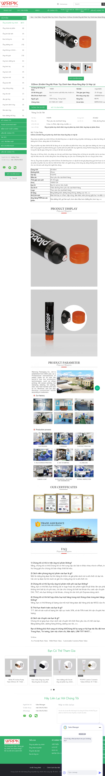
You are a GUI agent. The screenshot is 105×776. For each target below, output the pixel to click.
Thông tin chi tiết (38, 107)
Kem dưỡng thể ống (13, 115)
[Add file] (64, 772)
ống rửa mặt (13, 94)
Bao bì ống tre (13, 39)
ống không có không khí (13, 50)
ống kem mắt (13, 72)
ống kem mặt (13, 77)
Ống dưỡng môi (13, 44)
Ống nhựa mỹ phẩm (13, 28)
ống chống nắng (13, 88)
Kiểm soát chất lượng (82, 10)
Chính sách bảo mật (53, 767)
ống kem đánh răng (13, 104)
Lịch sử (54, 747)
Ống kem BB (13, 83)
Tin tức (4, 137)
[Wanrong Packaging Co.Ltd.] (4, 167)
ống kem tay (13, 66)
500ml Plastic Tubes (55, 641)
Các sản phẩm (22, 10)
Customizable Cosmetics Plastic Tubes (75, 641)
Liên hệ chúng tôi (97, 10)
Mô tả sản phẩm (57, 107)
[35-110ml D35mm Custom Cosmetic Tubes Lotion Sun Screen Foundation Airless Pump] (64, 667)
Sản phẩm (13, 18)
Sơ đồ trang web (35, 767)
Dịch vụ (55, 750)
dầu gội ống (13, 99)
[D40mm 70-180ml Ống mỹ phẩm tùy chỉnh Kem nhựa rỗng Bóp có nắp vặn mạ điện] (89, 667)
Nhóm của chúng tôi (60, 753)
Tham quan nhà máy (67, 10)
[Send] (100, 772)
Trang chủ (7, 10)
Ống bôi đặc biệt (13, 34)
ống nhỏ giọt (13, 55)
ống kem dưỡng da (13, 61)
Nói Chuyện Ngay (7, 146)
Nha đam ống (13, 110)
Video (37, 10)
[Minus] (100, 727)
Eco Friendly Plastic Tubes (39, 641)
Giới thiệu (55, 744)
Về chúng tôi (52, 10)
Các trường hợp (7, 141)
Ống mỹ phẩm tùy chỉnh (13, 23)
